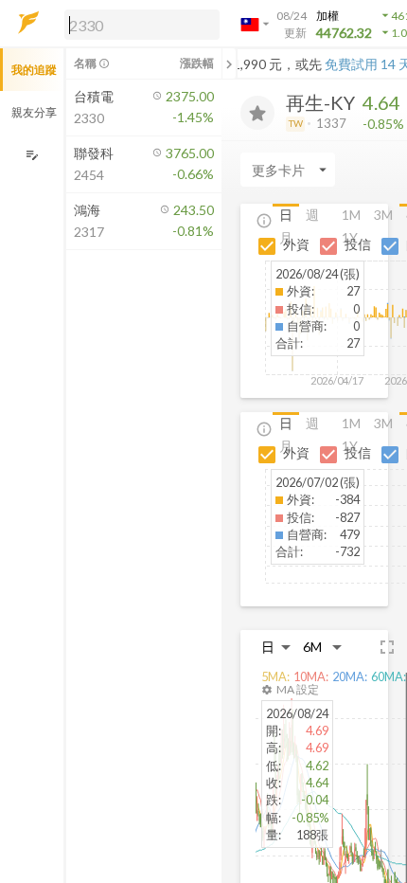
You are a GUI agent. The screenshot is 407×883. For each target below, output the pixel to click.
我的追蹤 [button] (34, 70)
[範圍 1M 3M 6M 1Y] (322, 646)
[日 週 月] (276, 646)
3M (383, 215)
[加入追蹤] (257, 113)
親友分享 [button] (34, 112)
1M (351, 215)
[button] (138, 23)
